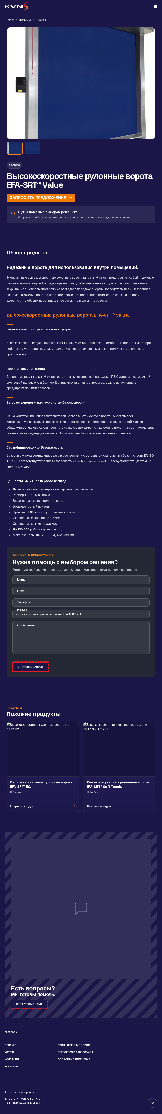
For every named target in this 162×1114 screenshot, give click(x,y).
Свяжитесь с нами (29, 1004)
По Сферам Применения (74, 1059)
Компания (12, 1059)
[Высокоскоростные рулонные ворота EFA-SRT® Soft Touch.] (119, 766)
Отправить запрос (30, 667)
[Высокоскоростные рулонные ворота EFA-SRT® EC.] (43, 766)
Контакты (11, 1066)
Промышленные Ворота (74, 1045)
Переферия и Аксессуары (75, 1052)
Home (10, 19)
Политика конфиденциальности (23, 1102)
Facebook (11, 1032)
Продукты (25, 19)
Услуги (9, 1052)
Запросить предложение (38, 197)
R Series (41, 19)
